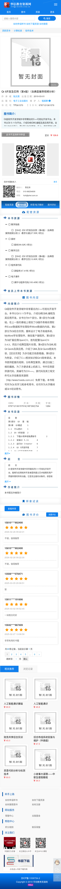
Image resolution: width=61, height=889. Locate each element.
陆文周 (16, 96)
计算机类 (18, 30)
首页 (9, 11)
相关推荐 (9, 668)
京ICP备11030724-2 (30, 878)
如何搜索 (43, 23)
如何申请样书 (19, 23)
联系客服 (36, 826)
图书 (23, 11)
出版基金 (36, 815)
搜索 (48, 18)
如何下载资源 (32, 23)
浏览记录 (28, 668)
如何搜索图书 (11, 804)
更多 (52, 11)
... (30, 654)
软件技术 (29, 30)
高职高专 (6, 30)
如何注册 (36, 804)
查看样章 (12, 508)
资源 (38, 11)
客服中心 (9, 815)
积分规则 (9, 826)
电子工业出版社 (20, 100)
